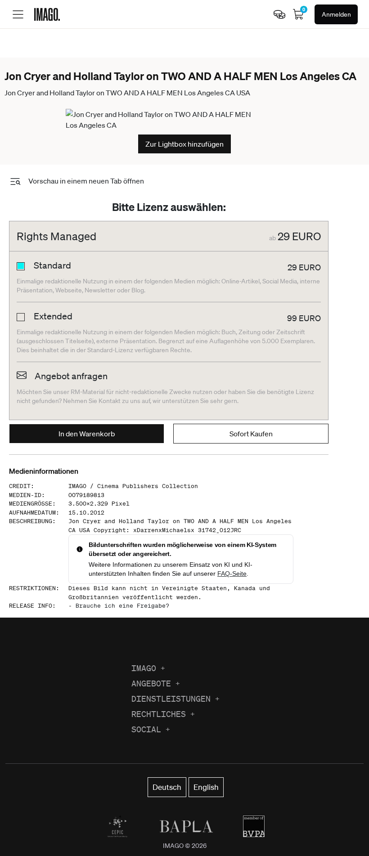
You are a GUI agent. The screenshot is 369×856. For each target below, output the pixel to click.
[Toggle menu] (18, 14)
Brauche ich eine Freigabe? (122, 606)
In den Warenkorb (86, 433)
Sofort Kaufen (251, 433)
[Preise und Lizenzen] (279, 14)
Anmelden (336, 14)
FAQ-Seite (232, 573)
